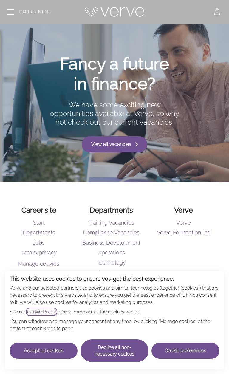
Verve (183, 223)
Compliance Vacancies (111, 232)
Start (39, 223)
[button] (217, 12)
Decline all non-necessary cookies (114, 350)
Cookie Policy (41, 312)
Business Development (111, 242)
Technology (111, 262)
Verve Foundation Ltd (184, 232)
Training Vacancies (111, 223)
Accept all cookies (44, 350)
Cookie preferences (185, 350)
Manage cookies (38, 264)
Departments (39, 232)
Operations (111, 252)
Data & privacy (39, 252)
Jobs (39, 242)
